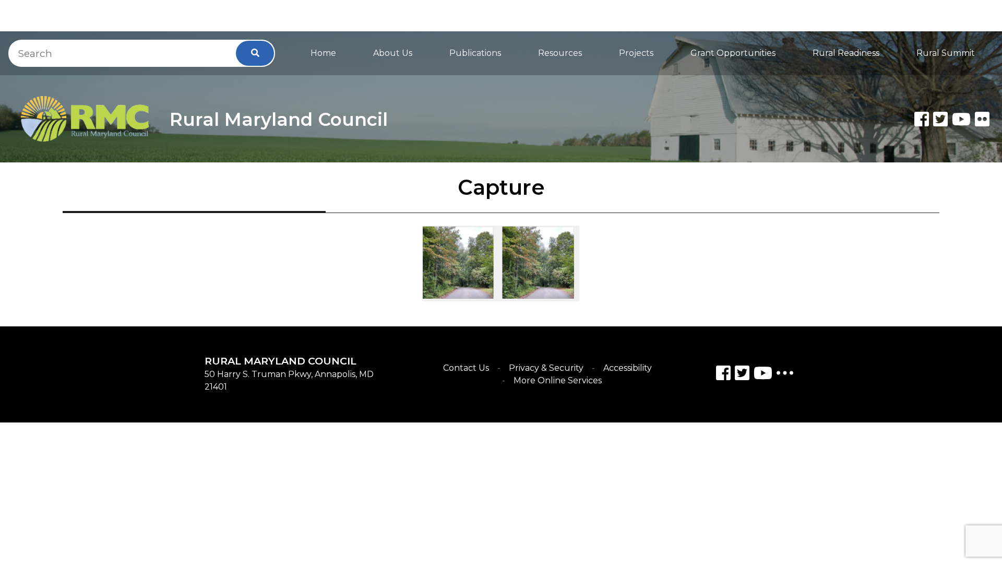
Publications (475, 53)
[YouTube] (763, 375)
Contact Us (466, 368)
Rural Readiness (846, 53)
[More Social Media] (785, 375)
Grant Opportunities (733, 53)
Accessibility (627, 368)
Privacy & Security (546, 368)
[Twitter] (940, 119)
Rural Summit (945, 53)
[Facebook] (921, 119)
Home (323, 53)
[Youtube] (961, 119)
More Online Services (558, 380)
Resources (560, 53)
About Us (392, 53)
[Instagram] (742, 375)
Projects (636, 53)
